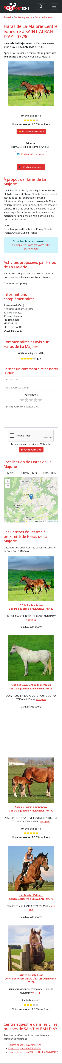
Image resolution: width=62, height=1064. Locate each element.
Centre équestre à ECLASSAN (24, 1048)
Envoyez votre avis (31, 449)
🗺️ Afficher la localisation (31, 154)
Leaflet (30, 521)
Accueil (7, 17)
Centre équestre (23, 17)
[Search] (41, 6)
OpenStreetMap (51, 521)
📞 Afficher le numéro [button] (31, 167)
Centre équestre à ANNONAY (24, 1044)
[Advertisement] (31, 730)
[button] (31, 497)
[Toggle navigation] (54, 6)
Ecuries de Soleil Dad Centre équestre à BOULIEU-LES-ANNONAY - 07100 (31, 978)
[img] (31, 499)
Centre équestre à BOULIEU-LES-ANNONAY (33, 1052)
